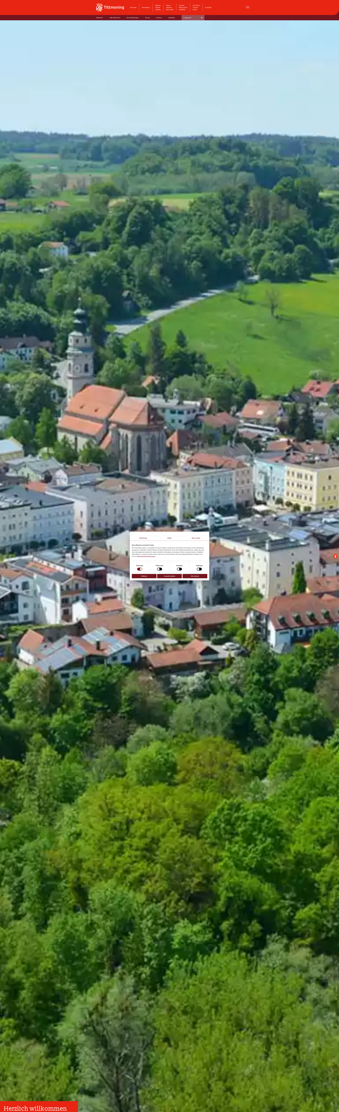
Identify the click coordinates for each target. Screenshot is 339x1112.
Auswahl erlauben (169, 576)
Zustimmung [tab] (143, 538)
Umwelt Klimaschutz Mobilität (183, 7)
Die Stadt (133, 7)
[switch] (159, 569)
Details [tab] (169, 538)
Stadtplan (171, 17)
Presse (147, 17)
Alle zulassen (195, 576)
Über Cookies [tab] (196, 538)
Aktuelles (99, 17)
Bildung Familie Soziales (158, 7)
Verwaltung (146, 7)
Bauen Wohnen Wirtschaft (170, 7)
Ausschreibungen (133, 17)
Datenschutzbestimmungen (146, 556)
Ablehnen (144, 576)
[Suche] (201, 17)
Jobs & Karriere (114, 17)
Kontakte (208, 7)
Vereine (159, 17)
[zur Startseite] (110, 7)
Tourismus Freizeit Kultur (196, 7)
